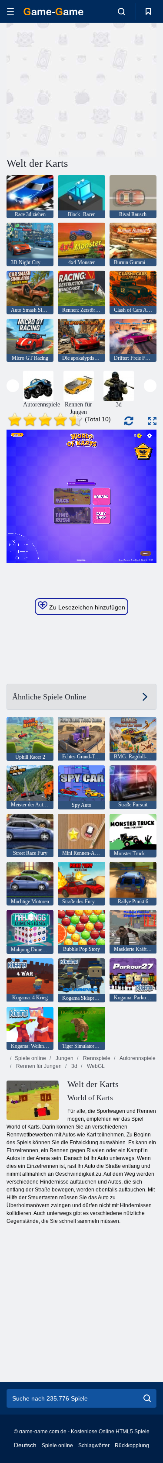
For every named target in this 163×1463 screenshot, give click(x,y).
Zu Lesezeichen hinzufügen (86, 607)
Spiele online (30, 1058)
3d (73, 1066)
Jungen (63, 1058)
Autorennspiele (137, 1058)
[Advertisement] (80, 89)
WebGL (95, 1066)
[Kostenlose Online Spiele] (53, 11)
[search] (147, 1398)
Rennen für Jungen (38, 1066)
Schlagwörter (94, 1445)
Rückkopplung (132, 1445)
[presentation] (13, 385)
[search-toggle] (121, 11)
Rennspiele (96, 1058)
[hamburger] (10, 11)
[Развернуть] (152, 421)
